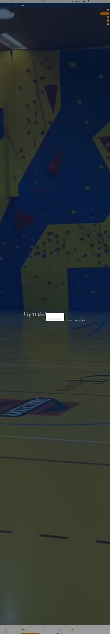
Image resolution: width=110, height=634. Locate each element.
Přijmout (51, 319)
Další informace (55, 316)
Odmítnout (58, 319)
